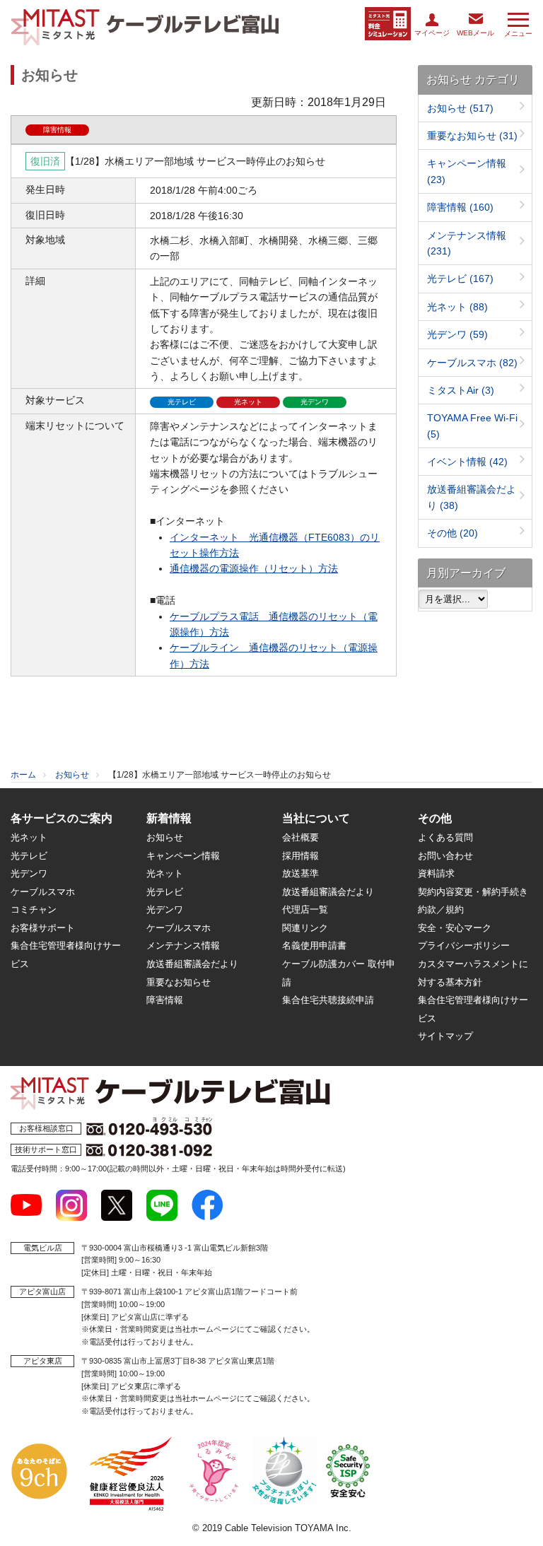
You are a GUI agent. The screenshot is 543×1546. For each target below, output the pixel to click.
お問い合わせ (445, 855)
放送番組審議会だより (192, 964)
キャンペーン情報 (183, 855)
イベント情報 (467, 461)
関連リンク (305, 928)
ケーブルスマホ (472, 362)
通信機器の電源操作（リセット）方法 (254, 568)
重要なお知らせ (472, 135)
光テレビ (460, 278)
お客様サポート (43, 928)
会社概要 (300, 837)
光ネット (457, 306)
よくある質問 (445, 837)
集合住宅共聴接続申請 (328, 1000)
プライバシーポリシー (464, 945)
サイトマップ (445, 1036)
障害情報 (460, 207)
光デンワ (457, 334)
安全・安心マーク (454, 928)
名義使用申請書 (314, 945)
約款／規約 (441, 909)
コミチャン (34, 909)
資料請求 (436, 873)
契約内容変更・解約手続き (473, 891)
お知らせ (460, 108)
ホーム (23, 775)
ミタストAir (460, 390)
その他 (452, 533)
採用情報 (300, 855)
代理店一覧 (305, 909)
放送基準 (300, 873)
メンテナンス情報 (183, 945)
